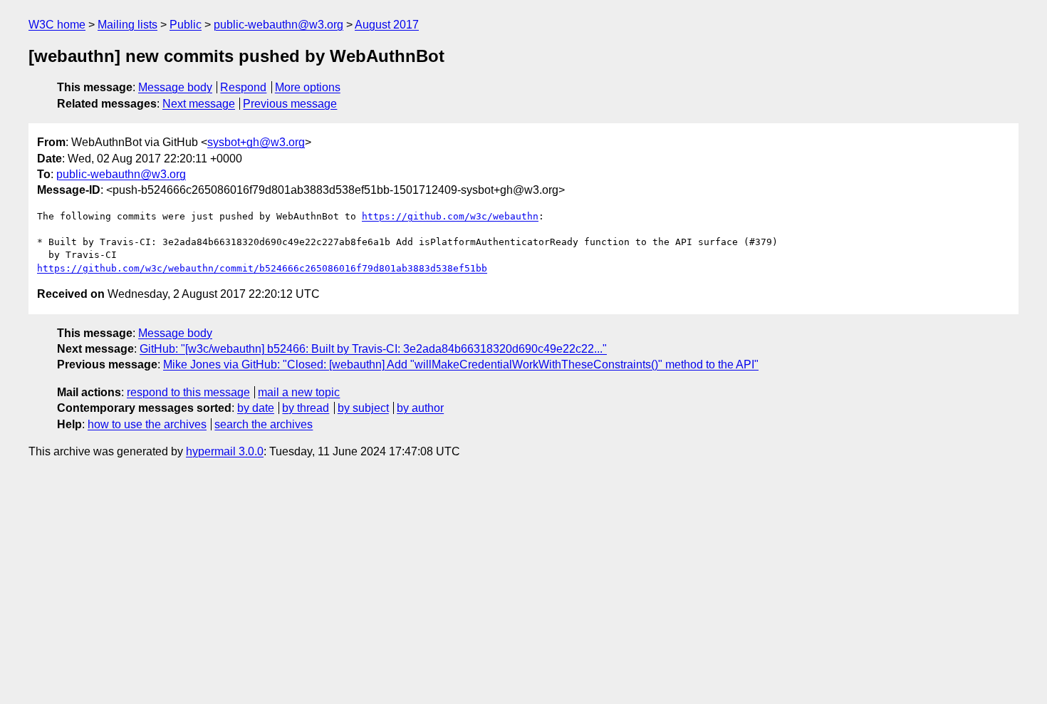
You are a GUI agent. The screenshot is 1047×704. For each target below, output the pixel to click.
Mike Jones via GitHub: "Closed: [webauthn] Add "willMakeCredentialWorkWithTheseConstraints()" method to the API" (461, 364)
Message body (175, 87)
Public (186, 25)
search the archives (263, 424)
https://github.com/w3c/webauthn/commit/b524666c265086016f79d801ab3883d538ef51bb (262, 268)
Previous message (290, 104)
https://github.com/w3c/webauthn (450, 216)
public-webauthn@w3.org (278, 25)
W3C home (56, 25)
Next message (198, 104)
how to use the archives (147, 424)
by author (420, 408)
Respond (243, 87)
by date (255, 408)
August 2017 (387, 25)
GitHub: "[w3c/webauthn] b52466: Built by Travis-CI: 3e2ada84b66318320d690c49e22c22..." (373, 349)
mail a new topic (299, 392)
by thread (305, 408)
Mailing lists (127, 25)
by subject (363, 408)
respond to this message (188, 392)
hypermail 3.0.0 (225, 451)
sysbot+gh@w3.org (256, 142)
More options (307, 87)
